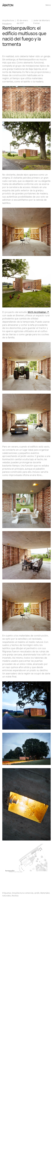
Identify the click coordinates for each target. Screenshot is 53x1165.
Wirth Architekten (37, 312)
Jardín (36, 892)
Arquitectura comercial (22, 892)
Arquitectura (8, 20)
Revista (15, 895)
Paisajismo (7, 23)
